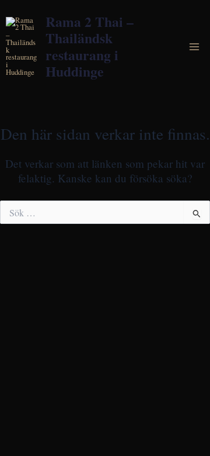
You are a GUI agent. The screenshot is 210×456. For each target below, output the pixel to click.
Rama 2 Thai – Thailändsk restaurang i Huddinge (90, 46)
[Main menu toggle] (194, 46)
